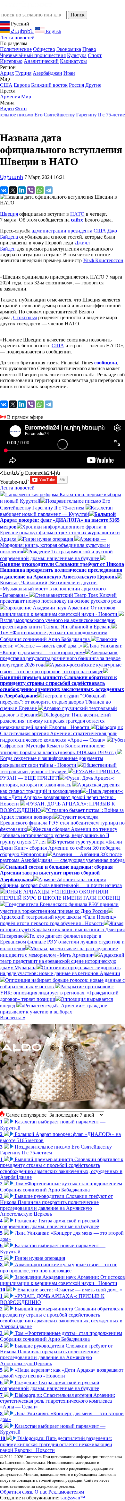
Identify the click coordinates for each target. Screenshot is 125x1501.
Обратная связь (16, 1492)
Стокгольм (25, 317)
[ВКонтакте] (4, 190)
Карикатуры (73, 61)
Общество (44, 49)
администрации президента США (69, 230)
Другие (93, 85)
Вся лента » (12, 1017)
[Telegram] (49, 190)
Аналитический (41, 61)
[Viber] (31, 190)
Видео (7, 108)
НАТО (77, 214)
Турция (23, 73)
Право (89, 49)
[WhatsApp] (40, 190)
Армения (10, 96)
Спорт (95, 55)
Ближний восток (49, 85)
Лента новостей (17, 37)
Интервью (11, 61)
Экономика (68, 49)
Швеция (9, 214)
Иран (69, 73)
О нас (41, 1492)
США (6, 85)
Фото (21, 108)
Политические (16, 49)
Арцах (7, 73)
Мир (26, 96)
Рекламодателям (66, 1492)
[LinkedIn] (22, 190)
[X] (13, 190)
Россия (76, 85)
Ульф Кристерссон (103, 260)
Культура (77, 55)
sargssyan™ (73, 1497)
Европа (22, 85)
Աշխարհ (11, 177)
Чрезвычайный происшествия (33, 55)
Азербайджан (47, 73)
